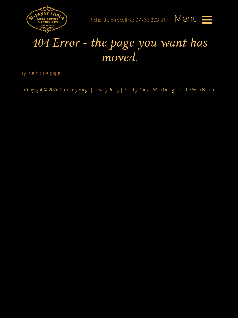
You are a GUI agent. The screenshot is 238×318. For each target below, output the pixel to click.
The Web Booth (199, 90)
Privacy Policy (106, 90)
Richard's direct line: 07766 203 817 (129, 19)
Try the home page (40, 73)
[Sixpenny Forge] (47, 19)
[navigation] (193, 20)
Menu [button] (187, 19)
